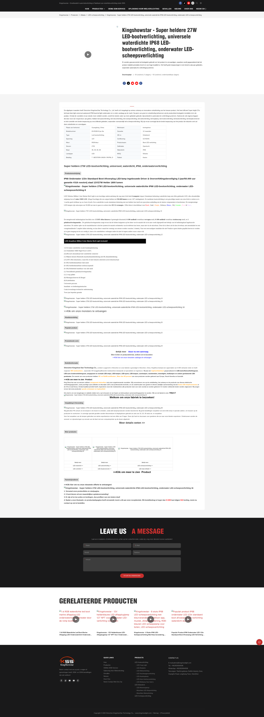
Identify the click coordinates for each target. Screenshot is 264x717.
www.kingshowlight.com (143, 713)
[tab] (132, 104)
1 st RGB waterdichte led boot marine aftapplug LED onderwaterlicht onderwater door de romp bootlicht (75, 634)
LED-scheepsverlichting (96, 15)
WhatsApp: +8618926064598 (178, 668)
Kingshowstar (63, 15)
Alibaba (83, 15)
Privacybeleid (165, 713)
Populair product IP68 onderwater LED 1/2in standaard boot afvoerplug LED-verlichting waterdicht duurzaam (187, 634)
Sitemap (156, 713)
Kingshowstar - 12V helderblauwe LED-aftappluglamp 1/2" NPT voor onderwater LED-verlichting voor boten (112, 634)
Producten (74, 15)
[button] (205, 9)
